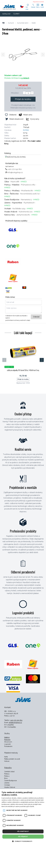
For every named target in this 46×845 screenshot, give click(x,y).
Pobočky (7, 739)
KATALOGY (6, 14)
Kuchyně (11, 23)
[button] (23, 841)
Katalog (7, 737)
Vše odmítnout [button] (23, 831)
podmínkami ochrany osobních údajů (17, 320)
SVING (26, 130)
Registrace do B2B (38, 1)
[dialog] (23, 817)
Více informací (39, 806)
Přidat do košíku (23, 99)
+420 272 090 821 (14, 169)
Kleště (34, 23)
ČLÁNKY (16, 14)
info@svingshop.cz (15, 172)
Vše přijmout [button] (23, 836)
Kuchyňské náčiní (22, 23)
